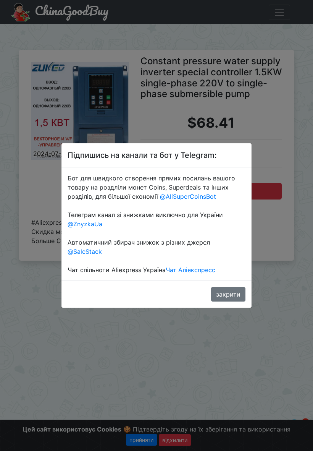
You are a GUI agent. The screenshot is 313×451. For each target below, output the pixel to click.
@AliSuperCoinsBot (188, 196)
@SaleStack (85, 251)
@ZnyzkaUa (85, 224)
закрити (228, 294)
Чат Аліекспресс (190, 270)
